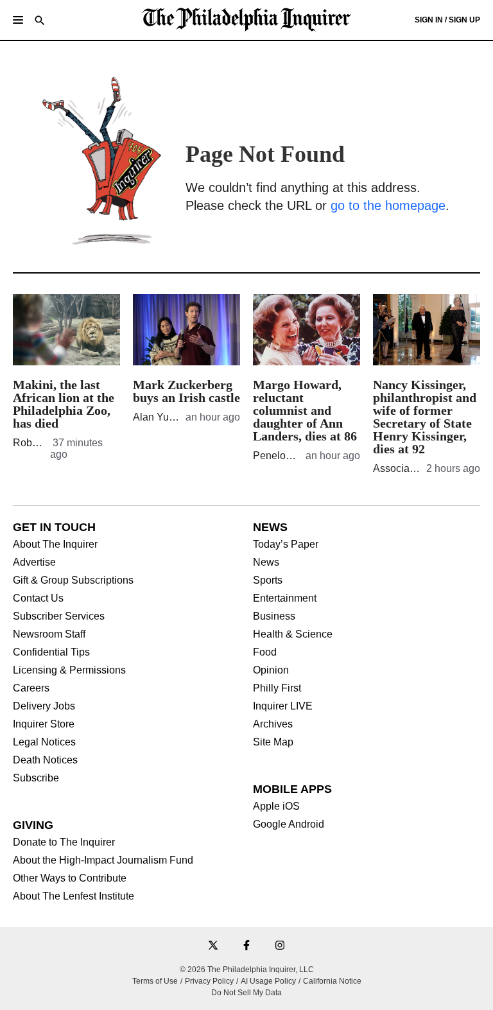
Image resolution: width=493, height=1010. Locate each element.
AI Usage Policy (268, 981)
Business (274, 616)
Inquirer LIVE (283, 706)
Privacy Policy (209, 981)
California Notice (332, 981)
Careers (31, 688)
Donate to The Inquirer (64, 842)
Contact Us (38, 598)
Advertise (34, 562)
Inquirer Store (43, 724)
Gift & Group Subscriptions (73, 580)
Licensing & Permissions (69, 670)
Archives (273, 724)
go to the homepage (388, 205)
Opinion (271, 670)
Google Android (288, 824)
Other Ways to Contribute (69, 878)
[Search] (39, 21)
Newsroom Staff (49, 634)
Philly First (277, 688)
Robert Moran (44, 442)
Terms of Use (155, 981)
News (266, 562)
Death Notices (45, 760)
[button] (18, 20)
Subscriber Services (59, 616)
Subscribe (36, 778)
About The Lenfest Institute (73, 896)
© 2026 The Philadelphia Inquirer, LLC (247, 969)
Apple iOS (276, 806)
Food (265, 652)
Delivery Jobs (44, 706)
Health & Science (293, 634)
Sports (267, 580)
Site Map (273, 742)
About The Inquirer (55, 544)
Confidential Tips (51, 652)
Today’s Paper (285, 544)
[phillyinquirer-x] (213, 946)
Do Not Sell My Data (246, 992)
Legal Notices (44, 742)
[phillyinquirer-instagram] (280, 946)
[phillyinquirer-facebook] (246, 946)
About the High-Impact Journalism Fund (103, 860)
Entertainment (284, 598)
